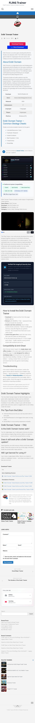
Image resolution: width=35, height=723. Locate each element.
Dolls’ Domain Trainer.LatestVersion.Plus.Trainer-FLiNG (18, 489)
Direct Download (18, 47)
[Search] (2, 9)
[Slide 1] (2, 232)
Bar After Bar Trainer (6, 629)
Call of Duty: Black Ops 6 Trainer (15, 642)
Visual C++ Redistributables (14, 375)
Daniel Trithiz (20, 150)
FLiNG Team (4, 637)
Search (3, 611)
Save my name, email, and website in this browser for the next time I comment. (17, 557)
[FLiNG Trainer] (17, 13)
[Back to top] (17, 706)
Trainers (8, 38)
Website (5, 550)
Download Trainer (17, 44)
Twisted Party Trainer (6, 628)
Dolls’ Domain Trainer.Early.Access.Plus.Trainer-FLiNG (18, 483)
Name (5, 545)
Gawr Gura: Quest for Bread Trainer (10, 622)
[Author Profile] (17, 24)
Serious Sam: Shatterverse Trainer (10, 624)
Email (20, 545)
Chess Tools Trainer (7, 521)
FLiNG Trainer (17, 2)
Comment (6, 534)
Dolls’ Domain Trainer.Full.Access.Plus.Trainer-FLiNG (18, 476)
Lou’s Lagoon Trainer (6, 626)
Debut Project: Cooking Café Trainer (24, 522)
